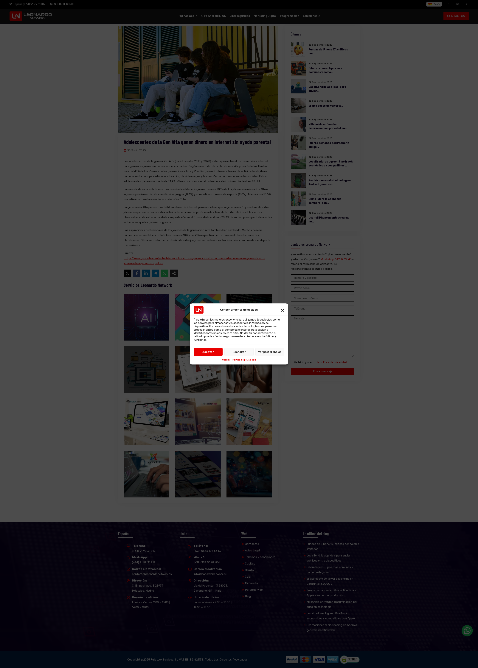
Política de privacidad (244, 359)
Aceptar (208, 352)
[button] (282, 310)
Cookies (226, 359)
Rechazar (239, 352)
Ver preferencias (270, 352)
